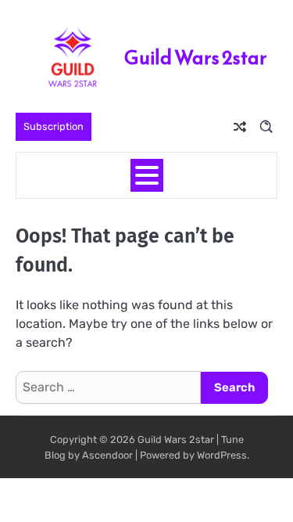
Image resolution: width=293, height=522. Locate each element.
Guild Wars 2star (195, 57)
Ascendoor (107, 455)
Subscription (53, 126)
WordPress (222, 455)
